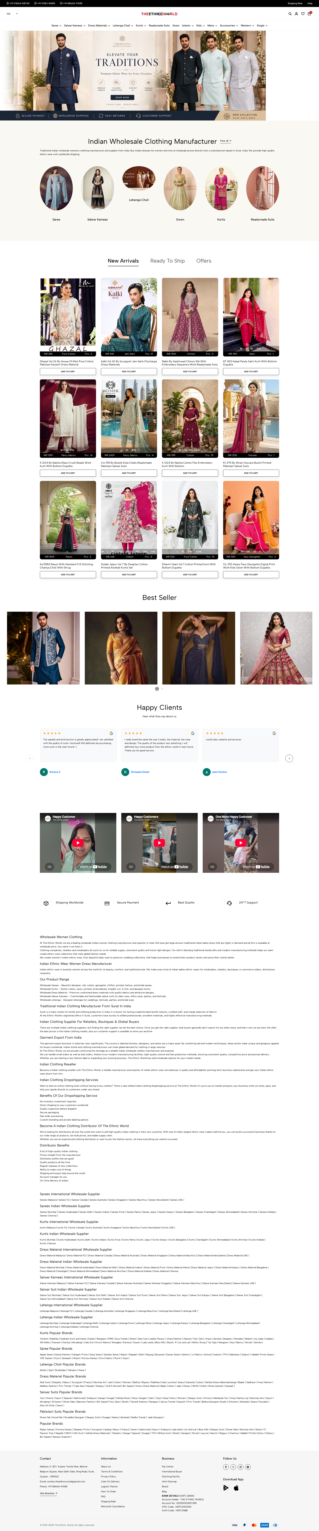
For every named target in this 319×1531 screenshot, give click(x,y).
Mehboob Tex (220, 1398)
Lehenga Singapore (125, 1311)
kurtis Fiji (62, 1227)
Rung (202, 1342)
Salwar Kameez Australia (129, 1283)
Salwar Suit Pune (138, 1295)
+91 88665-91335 (57, 1486)
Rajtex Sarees (47, 1429)
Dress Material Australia (126, 1255)
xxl (259, 348)
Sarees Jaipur (149, 1212)
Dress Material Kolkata (139, 1271)
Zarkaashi (66, 1358)
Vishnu (260, 1433)
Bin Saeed (128, 1386)
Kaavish (181, 1401)
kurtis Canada (76, 1227)
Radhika (54, 1338)
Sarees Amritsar (249, 1212)
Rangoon (101, 1338)
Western (246, 25)
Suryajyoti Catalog (101, 1429)
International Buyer (172, 1471)
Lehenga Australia (103, 1311)
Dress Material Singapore (154, 1255)
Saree (55, 25)
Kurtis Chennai (48, 1243)
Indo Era (88, 1342)
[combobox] (12, 14)
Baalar (241, 1382)
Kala (163, 1382)
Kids (199, 25)
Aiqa (165, 1398)
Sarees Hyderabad (67, 1212)
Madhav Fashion (48, 1386)
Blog (164, 1491)
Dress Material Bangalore (254, 1267)
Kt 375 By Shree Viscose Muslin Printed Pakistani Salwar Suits (247, 464)
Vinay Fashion (264, 1382)
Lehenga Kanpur (179, 1323)
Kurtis (139, 25)
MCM (195, 1386)
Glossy (186, 1386)
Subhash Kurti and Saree (73, 1338)
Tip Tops (212, 1342)
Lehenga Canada (83, 1311)
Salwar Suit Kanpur (200, 1295)
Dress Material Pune (154, 1267)
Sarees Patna (133, 1212)
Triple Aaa (78, 1386)
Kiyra (56, 1358)
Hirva (98, 1342)
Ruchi (117, 1358)
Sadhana (250, 1382)
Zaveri (59, 1405)
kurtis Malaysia (47, 1227)
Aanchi (213, 1433)
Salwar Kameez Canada (102, 1283)
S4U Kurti (78, 1433)
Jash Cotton (114, 1382)
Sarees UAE (176, 1199)
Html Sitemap (169, 1481)
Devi (201, 1338)
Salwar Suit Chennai (122, 1299)
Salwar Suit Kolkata (100, 1299)
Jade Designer (155, 1417)
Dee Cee (143, 1338)
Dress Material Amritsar (113, 1271)
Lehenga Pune (126, 1323)
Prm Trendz (65, 1386)
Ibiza (134, 1398)
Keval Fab (57, 1417)
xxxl (129, 551)
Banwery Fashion (86, 1401)
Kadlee (269, 1338)
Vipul (125, 1358)
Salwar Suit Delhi (97, 1295)
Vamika (258, 1342)
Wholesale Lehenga (50, 1000)
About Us (106, 1466)
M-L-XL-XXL (67, 450)
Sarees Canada (80, 1199)
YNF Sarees (46, 1358)
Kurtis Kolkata (257, 1239)
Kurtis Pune (114, 1239)
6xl (153, 551)
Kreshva (234, 1433)
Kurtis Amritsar (239, 1239)
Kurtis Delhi (84, 1239)
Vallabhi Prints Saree (262, 1354)
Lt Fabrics (197, 1354)
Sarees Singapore (117, 1199)
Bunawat (159, 1354)
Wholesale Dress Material (53, 992)
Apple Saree (46, 1354)
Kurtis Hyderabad (66, 1239)
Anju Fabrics (236, 1342)
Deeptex (227, 1338)
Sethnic (186, 1354)
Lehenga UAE (189, 1311)
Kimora (208, 1398)
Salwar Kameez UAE (244, 1283)
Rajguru (223, 1433)
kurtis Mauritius (131, 1227)
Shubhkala (60, 1370)
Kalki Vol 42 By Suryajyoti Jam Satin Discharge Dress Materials (129, 363)
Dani (151, 1398)
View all (224, 140)
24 (242, 551)
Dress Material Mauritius (183, 1255)
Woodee (238, 1338)
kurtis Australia (94, 1227)
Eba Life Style (47, 1405)
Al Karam (56, 1401)
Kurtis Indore (99, 1239)
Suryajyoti (77, 1382)
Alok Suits (45, 1382)
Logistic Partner (109, 1486)
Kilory (173, 1398)
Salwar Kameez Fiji (78, 1283)
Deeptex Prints (82, 1429)
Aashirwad (79, 1398)
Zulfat (203, 1386)
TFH (225, 1354)
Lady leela (177, 1429)
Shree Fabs (69, 1401)
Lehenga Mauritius (147, 1311)
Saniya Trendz (167, 1401)
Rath (141, 1354)
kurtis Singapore (112, 1227)
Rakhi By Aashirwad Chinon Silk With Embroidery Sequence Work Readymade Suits (190, 363)
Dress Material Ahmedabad (84, 1271)
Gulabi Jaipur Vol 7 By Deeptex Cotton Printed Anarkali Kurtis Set (124, 566)
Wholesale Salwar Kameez (54, 996)
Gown (175, 25)
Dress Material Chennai (165, 1271)
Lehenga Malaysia (49, 1311)
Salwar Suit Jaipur (178, 1295)
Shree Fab (45, 1417)
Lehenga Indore (108, 1323)
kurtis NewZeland (151, 1227)
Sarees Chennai (48, 1215)
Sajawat (68, 1398)
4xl (138, 551)
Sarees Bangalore (185, 1212)
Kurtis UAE (168, 1227)
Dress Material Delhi (106, 1267)
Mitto (195, 1342)
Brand (165, 1486)
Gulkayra (91, 1398)
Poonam (56, 1342)
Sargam (143, 1398)
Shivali (248, 1342)
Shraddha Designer (74, 1417)
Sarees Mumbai (48, 1212)
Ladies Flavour (157, 1338)
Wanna (106, 1342)
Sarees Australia (98, 1199)
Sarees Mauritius (138, 1199)
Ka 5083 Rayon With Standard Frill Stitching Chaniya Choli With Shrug (66, 566)
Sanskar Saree (111, 1354)
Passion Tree (190, 1338)
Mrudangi (77, 1342)
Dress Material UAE (237, 1255)
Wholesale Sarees (49, 985)
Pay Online (167, 1466)
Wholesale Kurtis (49, 989)
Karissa (66, 1342)
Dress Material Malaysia (52, 1255)
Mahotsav (234, 1354)
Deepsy (100, 1386)
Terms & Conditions (112, 1471)
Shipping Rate (108, 1501)
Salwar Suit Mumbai (50, 1295)
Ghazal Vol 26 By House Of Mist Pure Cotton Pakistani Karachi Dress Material (67, 363)
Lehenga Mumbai (49, 1323)
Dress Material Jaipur (202, 1267)
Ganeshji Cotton (194, 1382)
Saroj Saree (96, 1354)
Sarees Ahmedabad (228, 1212)
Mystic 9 (171, 1342)
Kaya (208, 1338)
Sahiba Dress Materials (217, 1382)
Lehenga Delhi (90, 1323)
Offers (203, 261)
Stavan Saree (173, 1354)
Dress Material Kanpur (227, 1267)
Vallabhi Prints (247, 1433)
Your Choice (46, 1398)
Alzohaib (244, 1401)
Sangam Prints (80, 1354)
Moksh (248, 1338)
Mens (211, 25)
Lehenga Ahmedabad (247, 1323)
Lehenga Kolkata (69, 1326)
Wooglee (116, 1342)
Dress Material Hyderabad (80, 1267)
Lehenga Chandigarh (223, 1323)
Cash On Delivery (110, 1481)
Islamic (186, 25)
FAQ (103, 1496)
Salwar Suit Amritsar (77, 1299)
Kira (101, 1358)
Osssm (136, 1342)
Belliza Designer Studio (214, 1401)
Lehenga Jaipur (161, 1323)
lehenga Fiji (66, 1311)
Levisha (172, 1382)
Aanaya (56, 1436)
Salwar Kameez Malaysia (53, 1283)
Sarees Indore (102, 1212)
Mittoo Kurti (164, 1433)
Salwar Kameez (73, 25)
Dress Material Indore (130, 1267)
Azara (181, 1382)
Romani (127, 1382)
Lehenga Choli (121, 25)
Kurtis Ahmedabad (219, 1239)
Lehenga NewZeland (169, 1311)
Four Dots (114, 1401)
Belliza (136, 1382)
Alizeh (133, 1338)
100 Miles (45, 1342)
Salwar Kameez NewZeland (217, 1283)
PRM (110, 1338)
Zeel (50, 1370)
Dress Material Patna (178, 1267)
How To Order (108, 1491)
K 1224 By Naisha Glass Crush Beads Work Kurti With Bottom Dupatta (65, 464)
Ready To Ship (167, 261)
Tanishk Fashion (138, 1401)
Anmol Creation (212, 1354)
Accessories (227, 25)
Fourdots (263, 1401)
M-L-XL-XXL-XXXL (189, 450)
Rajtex (123, 1354)
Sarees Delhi (86, 1212)
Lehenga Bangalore (200, 1323)
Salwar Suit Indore (117, 1295)
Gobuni (245, 1354)
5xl (145, 551)
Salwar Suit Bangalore (223, 1295)
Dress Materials (97, 25)
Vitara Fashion (174, 1338)
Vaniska (217, 1338)
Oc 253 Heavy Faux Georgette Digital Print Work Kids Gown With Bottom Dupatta (249, 566)
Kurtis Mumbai (47, 1239)
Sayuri (58, 1398)
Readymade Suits (159, 25)
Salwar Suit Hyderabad (74, 1295)
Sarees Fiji (64, 1199)
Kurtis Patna (128, 1239)
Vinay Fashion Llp (239, 1398)
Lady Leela (147, 1342)
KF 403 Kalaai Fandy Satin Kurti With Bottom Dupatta (250, 363)
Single (260, 25)
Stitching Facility (171, 1476)
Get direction (47, 1493)
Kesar (82, 1370)
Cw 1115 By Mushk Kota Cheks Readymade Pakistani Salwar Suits (126, 464)
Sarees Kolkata (267, 1212)
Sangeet (185, 1433)
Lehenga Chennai (89, 1326)
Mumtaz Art (100, 1382)
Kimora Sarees (89, 1358)
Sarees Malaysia (48, 1199)
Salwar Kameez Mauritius (187, 1283)
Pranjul (88, 1382)
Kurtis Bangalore (178, 1239)
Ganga (232, 1382)
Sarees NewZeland (158, 1199)
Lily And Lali (190, 1429)
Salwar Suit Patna (158, 1295)
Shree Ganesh (215, 1386)
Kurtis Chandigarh (198, 1239)
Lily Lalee (259, 1338)
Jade (178, 1386)
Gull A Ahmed (113, 1386)
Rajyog (149, 1354)
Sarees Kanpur (166, 1212)
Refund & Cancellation (113, 1506)
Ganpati (90, 1386)
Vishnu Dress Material (147, 1386)
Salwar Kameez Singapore (158, 1283)
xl (251, 348)
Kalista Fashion (62, 1354)
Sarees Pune (118, 1212)
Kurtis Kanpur (160, 1239)
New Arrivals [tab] (123, 261)
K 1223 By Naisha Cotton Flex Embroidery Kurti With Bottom (187, 464)
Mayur (66, 1382)
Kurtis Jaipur (144, 1239)
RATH (68, 1433)
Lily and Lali (184, 1342)
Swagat (110, 1398)
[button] (40, 111)
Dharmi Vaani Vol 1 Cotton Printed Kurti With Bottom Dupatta (189, 566)
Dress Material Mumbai (52, 1267)
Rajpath (133, 1354)
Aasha (115, 1417)
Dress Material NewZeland (211, 1255)
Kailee (91, 1338)
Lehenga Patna (143, 1323)
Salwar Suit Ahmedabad (52, 1299)
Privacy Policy (108, 1476)
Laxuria (204, 1433)
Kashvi (109, 1358)
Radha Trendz (138, 1417)
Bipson (145, 1382)
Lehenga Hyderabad (70, 1323)
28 (248, 551)
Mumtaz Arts (257, 1398)
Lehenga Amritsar (49, 1326)
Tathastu (72, 1370)
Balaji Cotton (167, 1386)
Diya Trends (121, 1338)
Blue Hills (160, 1342)
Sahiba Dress (123, 1398)
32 (254, 551)
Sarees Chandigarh (206, 1212)
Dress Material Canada (100, 1255)
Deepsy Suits (195, 1398)
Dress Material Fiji (76, 1255)
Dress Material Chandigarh (54, 1271)
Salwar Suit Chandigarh (248, 1295)
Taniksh (44, 1338)
